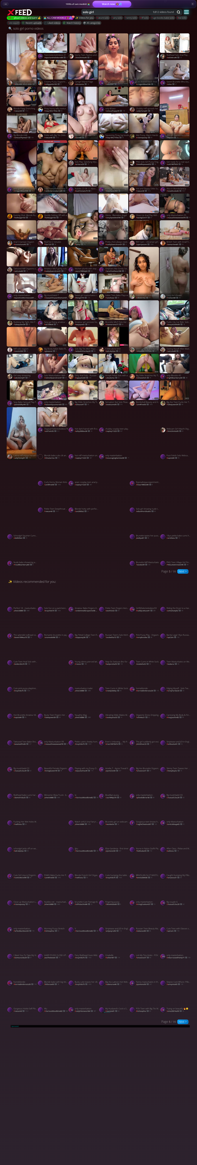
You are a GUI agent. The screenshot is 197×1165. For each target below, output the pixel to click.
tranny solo (131, 17)
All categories (93, 22)
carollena (173, 538)
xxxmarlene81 (175, 244)
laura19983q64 (83, 271)
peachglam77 (144, 218)
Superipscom (144, 244)
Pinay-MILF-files (53, 111)
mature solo (102, 17)
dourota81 (112, 1011)
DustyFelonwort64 (85, 1011)
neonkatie (112, 824)
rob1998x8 (51, 324)
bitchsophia (51, 931)
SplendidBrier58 (145, 798)
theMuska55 (144, 851)
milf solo (144, 17)
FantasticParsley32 (85, 351)
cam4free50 (144, 405)
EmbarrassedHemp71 (178, 958)
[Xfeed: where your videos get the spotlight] (20, 12)
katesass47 (82, 405)
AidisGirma (143, 298)
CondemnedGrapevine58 (87, 611)
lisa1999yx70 (113, 798)
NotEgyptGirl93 (53, 84)
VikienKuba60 (113, 904)
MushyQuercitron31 (116, 244)
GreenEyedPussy (114, 565)
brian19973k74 (114, 744)
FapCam (173, 637)
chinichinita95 (83, 58)
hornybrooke (144, 637)
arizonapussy (144, 138)
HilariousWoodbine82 (87, 798)
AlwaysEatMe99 (176, 324)
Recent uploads (33, 22)
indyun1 (172, 138)
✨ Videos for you (84, 17)
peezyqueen (82, 324)
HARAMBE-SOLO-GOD (26, 84)
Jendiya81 (142, 538)
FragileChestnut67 (146, 824)
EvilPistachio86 (83, 904)
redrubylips (112, 351)
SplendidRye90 (22, 405)
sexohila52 (112, 611)
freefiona (20, 824)
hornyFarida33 (175, 691)
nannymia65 (175, 984)
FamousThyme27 (23, 138)
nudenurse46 (113, 984)
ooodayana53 (113, 717)
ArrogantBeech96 (145, 84)
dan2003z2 (82, 511)
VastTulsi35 (51, 431)
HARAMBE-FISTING (146, 351)
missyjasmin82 (175, 717)
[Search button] (178, 12)
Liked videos (54, 22)
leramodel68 (52, 637)
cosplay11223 (83, 458)
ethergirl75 (82, 298)
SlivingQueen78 (53, 771)
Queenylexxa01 (114, 511)
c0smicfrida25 (22, 798)
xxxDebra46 (174, 58)
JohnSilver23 (143, 744)
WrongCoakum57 (145, 904)
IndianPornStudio (146, 511)
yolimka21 (143, 717)
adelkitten (20, 538)
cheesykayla (174, 771)
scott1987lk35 (175, 164)
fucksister (112, 84)
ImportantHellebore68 (56, 58)
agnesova (50, 351)
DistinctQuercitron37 (55, 378)
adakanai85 (143, 931)
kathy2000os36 (83, 431)
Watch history (73, 22)
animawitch (143, 378)
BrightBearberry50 (177, 378)
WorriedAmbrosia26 (147, 691)
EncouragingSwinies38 (117, 458)
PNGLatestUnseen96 (85, 565)
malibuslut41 (174, 744)
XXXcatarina (52, 458)
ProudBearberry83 (23, 565)
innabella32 (143, 664)
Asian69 (80, 138)
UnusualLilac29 (53, 691)
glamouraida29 (23, 958)
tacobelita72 (113, 637)
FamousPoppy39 (115, 111)
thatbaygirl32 (22, 218)
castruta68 (21, 271)
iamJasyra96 (113, 931)
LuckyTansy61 (144, 111)
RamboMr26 (144, 458)
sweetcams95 (113, 405)
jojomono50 (113, 771)
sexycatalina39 (84, 771)
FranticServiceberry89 (56, 191)
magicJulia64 (83, 378)
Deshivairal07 (52, 565)
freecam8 (21, 111)
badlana (173, 851)
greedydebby (113, 691)
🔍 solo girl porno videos (25, 28)
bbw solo (181, 17)
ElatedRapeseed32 (146, 164)
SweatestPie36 (22, 744)
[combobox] (128, 12)
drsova (81, 664)
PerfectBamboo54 (24, 931)
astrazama (82, 84)
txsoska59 (143, 565)
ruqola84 (173, 458)
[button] (186, 12)
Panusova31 (143, 771)
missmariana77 (114, 324)
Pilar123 (50, 244)
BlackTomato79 (83, 191)
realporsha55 (114, 664)
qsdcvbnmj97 (22, 378)
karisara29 (82, 164)
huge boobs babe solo (162, 17)
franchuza (112, 298)
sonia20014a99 (175, 1011)
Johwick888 (21, 611)
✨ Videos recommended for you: (32, 581)
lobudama (112, 378)
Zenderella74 (22, 664)
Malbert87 (112, 958)
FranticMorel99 (22, 878)
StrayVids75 (52, 611)
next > (183, 571)
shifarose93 (51, 984)
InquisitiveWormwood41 (26, 298)
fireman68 (173, 298)
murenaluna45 (22, 244)
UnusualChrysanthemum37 (56, 298)
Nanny (80, 244)
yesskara (173, 664)
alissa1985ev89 (144, 485)
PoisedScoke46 (176, 191)
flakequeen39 (22, 324)
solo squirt (13, 22)
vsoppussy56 (82, 637)
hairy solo (117, 17)
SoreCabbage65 (175, 824)
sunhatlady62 (175, 611)
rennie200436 (144, 878)
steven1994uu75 (23, 637)
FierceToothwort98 (115, 271)
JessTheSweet (52, 958)
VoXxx (172, 84)
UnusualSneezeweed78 (178, 218)
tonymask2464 (114, 191)
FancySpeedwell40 (115, 218)
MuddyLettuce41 (145, 611)
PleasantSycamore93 (55, 405)
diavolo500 (21, 351)
